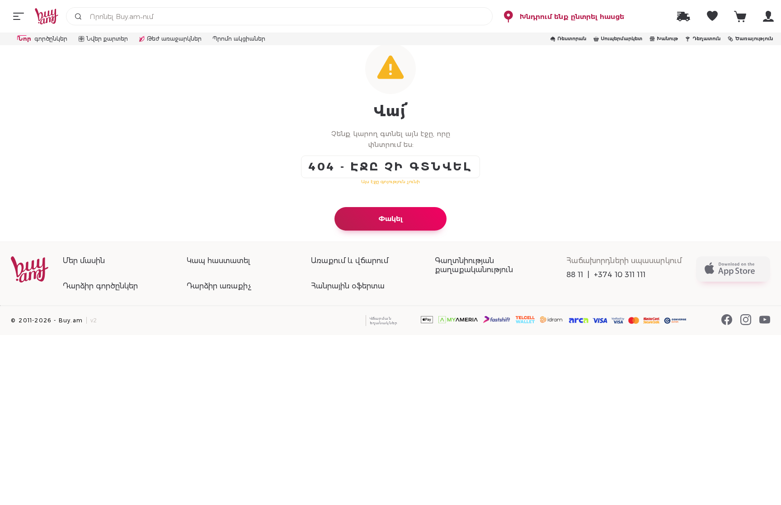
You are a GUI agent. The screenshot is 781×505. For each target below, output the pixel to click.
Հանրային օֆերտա (348, 286)
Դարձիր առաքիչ (219, 286)
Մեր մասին (84, 260)
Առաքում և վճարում (349, 260)
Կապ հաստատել (218, 260)
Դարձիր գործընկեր (100, 286)
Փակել (390, 218)
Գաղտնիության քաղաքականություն (474, 265)
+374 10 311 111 (619, 274)
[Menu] (18, 16)
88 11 (574, 274)
